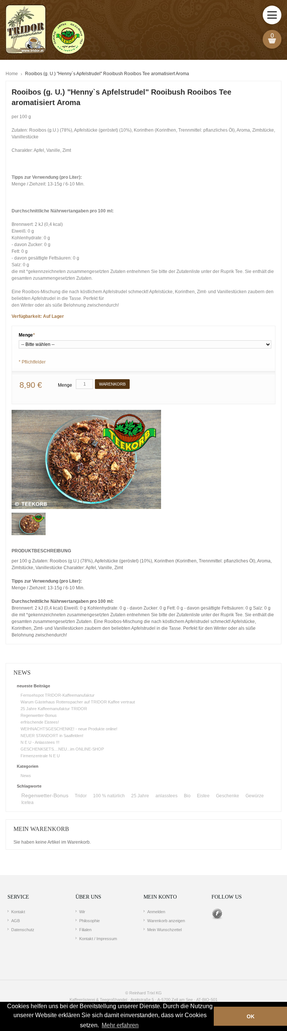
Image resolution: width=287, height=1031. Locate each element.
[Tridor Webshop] (45, 30)
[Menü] (272, 15)
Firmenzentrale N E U (40, 756)
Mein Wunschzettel (164, 929)
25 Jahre (140, 795)
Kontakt (18, 911)
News (26, 775)
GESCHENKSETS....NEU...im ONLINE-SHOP (62, 749)
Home (12, 73)
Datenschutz (22, 929)
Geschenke (227, 795)
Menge (27, 335)
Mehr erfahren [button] (120, 1025)
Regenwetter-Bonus (39, 715)
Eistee (203, 795)
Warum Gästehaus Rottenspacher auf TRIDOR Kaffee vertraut (78, 702)
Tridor (81, 795)
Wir (82, 911)
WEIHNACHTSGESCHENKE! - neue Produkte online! (69, 729)
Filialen (85, 929)
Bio (187, 795)
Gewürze (255, 795)
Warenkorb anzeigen (166, 920)
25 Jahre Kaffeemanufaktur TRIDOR (54, 708)
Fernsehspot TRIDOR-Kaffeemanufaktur (58, 695)
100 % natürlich (109, 795)
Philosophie (89, 920)
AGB (15, 920)
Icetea (27, 802)
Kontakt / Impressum (98, 938)
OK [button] (250, 1016)
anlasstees (166, 795)
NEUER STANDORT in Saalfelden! (52, 735)
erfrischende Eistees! (40, 722)
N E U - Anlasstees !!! (40, 742)
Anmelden (156, 911)
